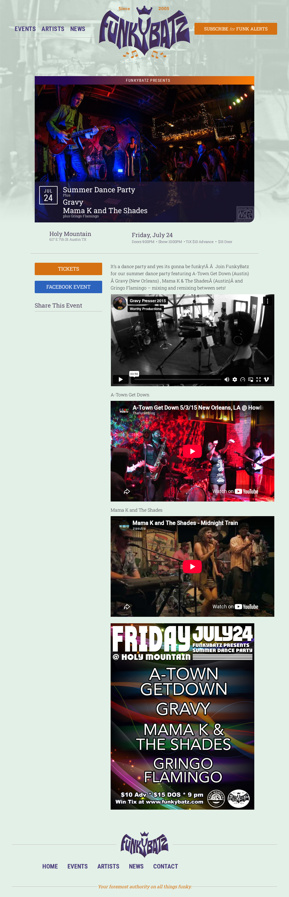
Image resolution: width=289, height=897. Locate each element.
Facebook (208, 868)
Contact (165, 866)
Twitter (226, 868)
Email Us (243, 868)
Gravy (73, 202)
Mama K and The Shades (105, 210)
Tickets (68, 268)
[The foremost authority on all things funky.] (144, 32)
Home (50, 866)
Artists (53, 28)
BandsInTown (191, 868)
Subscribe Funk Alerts (236, 29)
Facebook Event (68, 286)
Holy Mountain (70, 234)
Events (25, 28)
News (78, 28)
